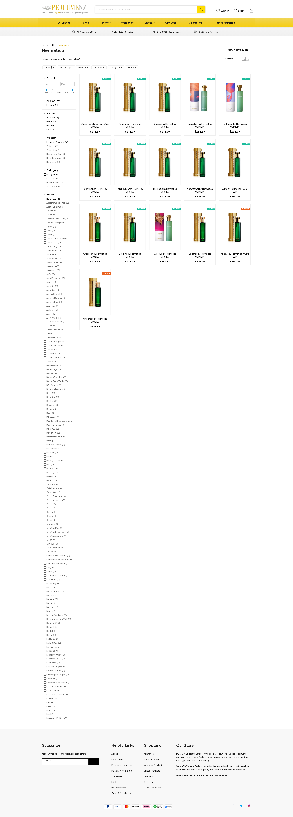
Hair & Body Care (152, 787)
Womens (126, 22)
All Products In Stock (87, 32)
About (114, 753)
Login (241, 10)
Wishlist (225, 10)
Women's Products (153, 765)
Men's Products (151, 759)
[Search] (201, 9)
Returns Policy (118, 787)
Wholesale (116, 776)
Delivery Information (121, 770)
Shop (86, 22)
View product (95, 100)
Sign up (94, 761)
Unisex (149, 22)
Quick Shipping (125, 32)
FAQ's (114, 782)
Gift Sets (171, 22)
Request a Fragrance (121, 765)
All (53, 45)
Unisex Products (152, 770)
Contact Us (117, 759)
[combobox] (146, 9)
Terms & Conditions (121, 793)
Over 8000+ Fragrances (169, 32)
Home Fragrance (225, 22)
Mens (105, 22)
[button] (244, 59)
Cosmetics (196, 22)
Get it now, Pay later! (209, 32)
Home (45, 45)
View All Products (237, 49)
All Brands (64, 22)
